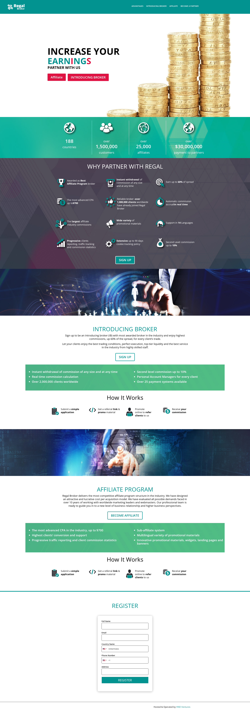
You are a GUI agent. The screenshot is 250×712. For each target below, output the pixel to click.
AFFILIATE (173, 6)
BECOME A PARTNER (190, 6)
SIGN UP (125, 260)
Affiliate (57, 77)
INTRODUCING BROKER (156, 6)
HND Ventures (183, 707)
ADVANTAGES (137, 6)
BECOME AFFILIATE (125, 515)
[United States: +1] (105, 660)
